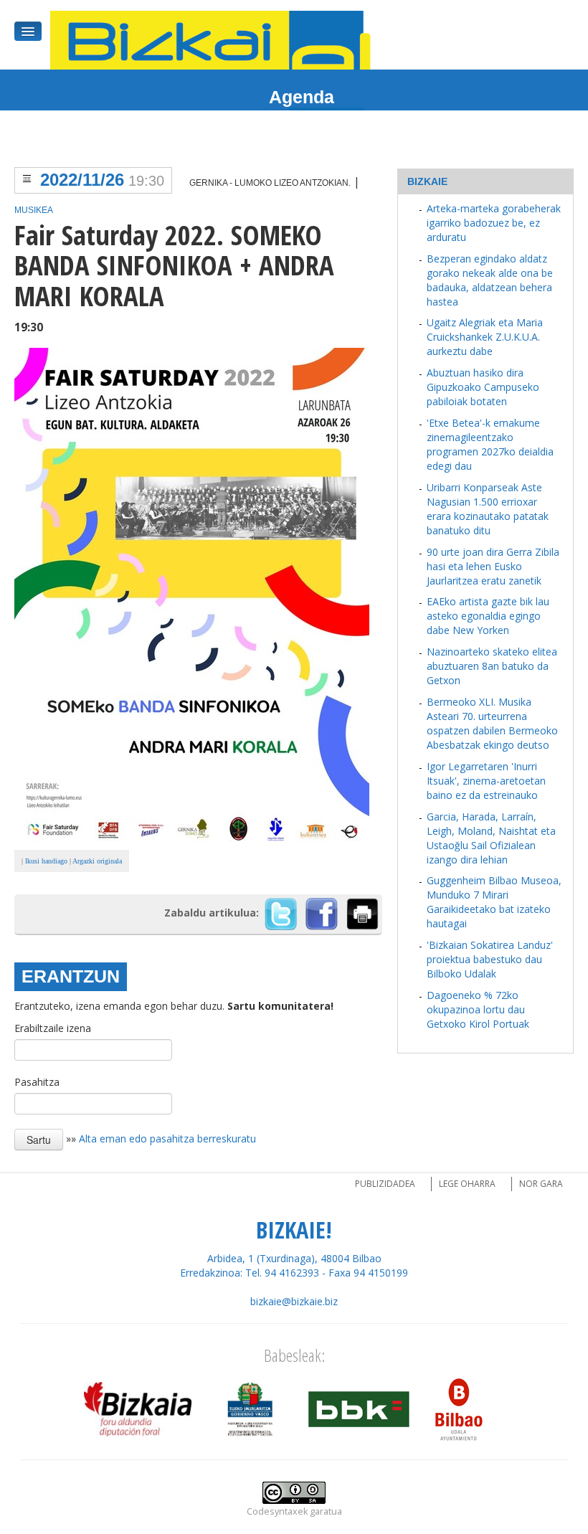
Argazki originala (97, 861)
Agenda (301, 97)
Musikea (33, 210)
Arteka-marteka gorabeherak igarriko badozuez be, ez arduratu (494, 223)
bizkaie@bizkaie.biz (294, 1301)
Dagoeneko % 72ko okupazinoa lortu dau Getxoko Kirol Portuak (478, 1009)
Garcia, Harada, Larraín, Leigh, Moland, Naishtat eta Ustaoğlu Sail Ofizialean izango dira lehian (491, 838)
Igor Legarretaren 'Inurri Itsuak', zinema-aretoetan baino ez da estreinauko (486, 780)
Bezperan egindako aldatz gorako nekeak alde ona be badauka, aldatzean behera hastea (490, 280)
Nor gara (541, 1184)
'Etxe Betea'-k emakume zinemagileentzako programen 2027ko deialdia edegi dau (490, 444)
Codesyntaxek (277, 1511)
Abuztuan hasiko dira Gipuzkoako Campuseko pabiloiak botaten (483, 387)
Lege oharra (467, 1184)
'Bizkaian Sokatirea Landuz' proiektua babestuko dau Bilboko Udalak (490, 959)
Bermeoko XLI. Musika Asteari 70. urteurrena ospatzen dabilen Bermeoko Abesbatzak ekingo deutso (492, 723)
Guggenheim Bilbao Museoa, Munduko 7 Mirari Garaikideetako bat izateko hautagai (494, 901)
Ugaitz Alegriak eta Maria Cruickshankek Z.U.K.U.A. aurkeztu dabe (485, 337)
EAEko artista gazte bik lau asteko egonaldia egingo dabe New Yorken (488, 616)
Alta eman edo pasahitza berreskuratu (167, 1138)
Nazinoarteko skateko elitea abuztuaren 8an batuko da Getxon (492, 666)
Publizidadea (385, 1184)
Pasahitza (37, 1082)
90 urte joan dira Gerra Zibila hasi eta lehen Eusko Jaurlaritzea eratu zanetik (493, 566)
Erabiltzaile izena (52, 1028)
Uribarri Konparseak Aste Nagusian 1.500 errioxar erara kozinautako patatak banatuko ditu (488, 508)
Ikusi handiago (46, 861)
